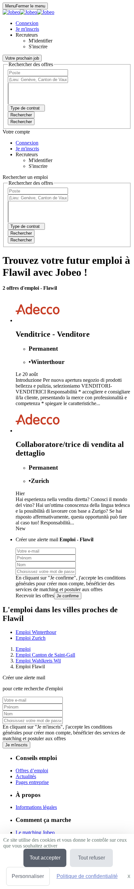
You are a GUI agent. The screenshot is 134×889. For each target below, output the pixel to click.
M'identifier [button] (40, 40)
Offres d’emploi (32, 770)
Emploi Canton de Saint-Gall (45, 655)
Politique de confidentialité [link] (87, 876)
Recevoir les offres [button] (35, 595)
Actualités (26, 776)
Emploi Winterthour (36, 632)
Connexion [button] (27, 23)
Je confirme (68, 595)
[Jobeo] (28, 12)
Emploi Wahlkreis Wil (38, 660)
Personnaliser (28, 876)
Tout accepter (45, 857)
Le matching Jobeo (35, 832)
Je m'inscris (16, 745)
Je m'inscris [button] (27, 29)
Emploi (23, 649)
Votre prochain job (22, 58)
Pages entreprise (32, 782)
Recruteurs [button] (27, 35)
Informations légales (36, 807)
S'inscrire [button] (38, 46)
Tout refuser (91, 857)
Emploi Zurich (31, 638)
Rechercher (21, 121)
